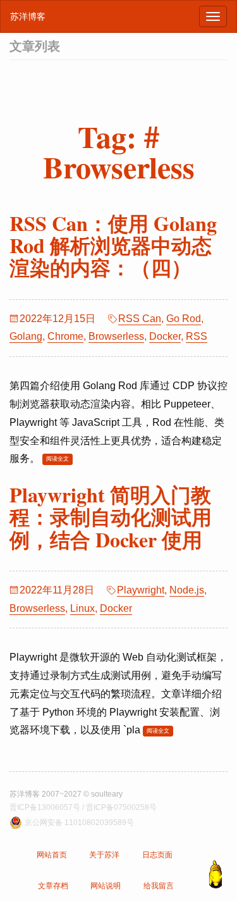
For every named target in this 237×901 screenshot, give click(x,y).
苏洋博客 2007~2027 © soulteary (66, 794)
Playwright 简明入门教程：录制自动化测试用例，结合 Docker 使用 (110, 517)
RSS (196, 336)
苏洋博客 (28, 16)
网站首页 (52, 854)
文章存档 (53, 885)
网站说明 (105, 885)
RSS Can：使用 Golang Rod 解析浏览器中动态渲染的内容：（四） (113, 245)
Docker (165, 336)
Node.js (186, 590)
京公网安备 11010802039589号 (79, 822)
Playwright (140, 590)
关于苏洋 (104, 854)
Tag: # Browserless (119, 151)
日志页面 (157, 854)
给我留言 (158, 885)
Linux (82, 608)
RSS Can (139, 318)
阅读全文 (57, 459)
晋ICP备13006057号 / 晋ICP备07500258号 (83, 807)
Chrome (65, 336)
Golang (25, 336)
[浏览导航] (213, 16)
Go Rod (183, 318)
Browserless (116, 336)
